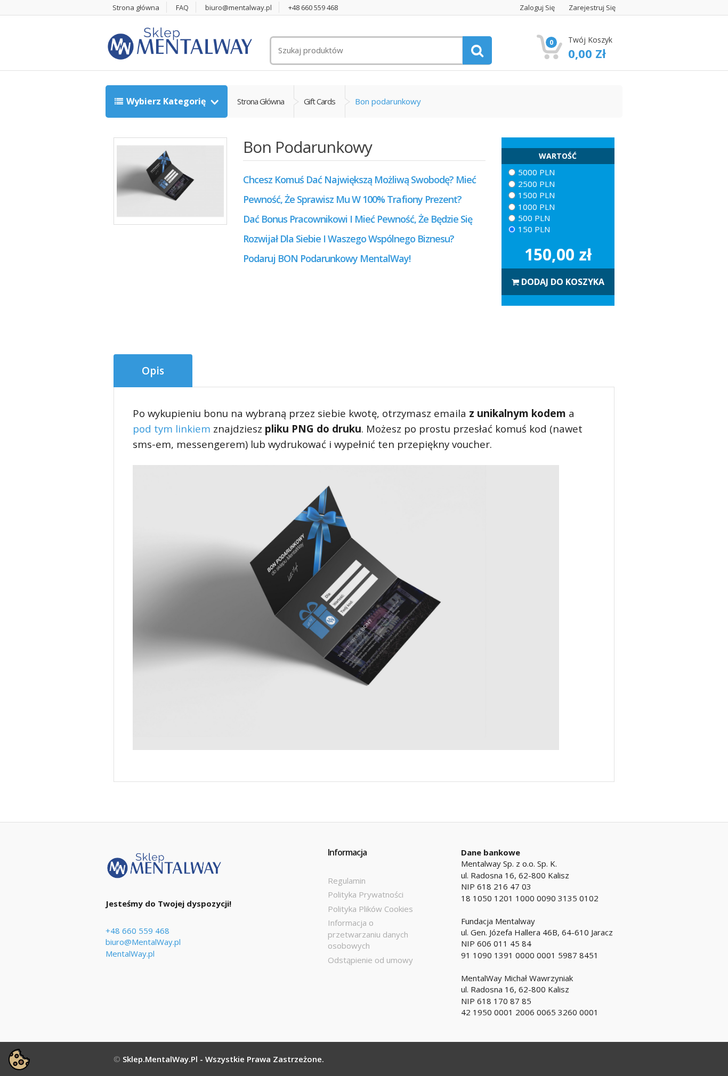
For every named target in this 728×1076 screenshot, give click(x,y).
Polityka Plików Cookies (370, 908)
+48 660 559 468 (313, 8)
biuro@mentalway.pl (238, 8)
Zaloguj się (537, 8)
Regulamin (347, 880)
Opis (153, 371)
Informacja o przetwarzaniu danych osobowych (368, 934)
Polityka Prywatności (365, 894)
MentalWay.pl (130, 953)
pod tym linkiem (172, 428)
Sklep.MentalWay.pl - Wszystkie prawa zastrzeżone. (223, 1059)
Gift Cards (319, 101)
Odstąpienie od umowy (370, 960)
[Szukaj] (477, 50)
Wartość (558, 156)
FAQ (182, 8)
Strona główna (135, 8)
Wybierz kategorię (167, 101)
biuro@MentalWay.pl (143, 941)
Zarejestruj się (592, 8)
